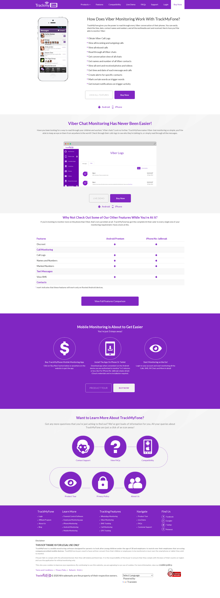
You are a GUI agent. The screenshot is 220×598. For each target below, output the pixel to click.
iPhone (118, 107)
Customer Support (145, 527)
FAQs (143, 4)
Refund (72, 570)
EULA (79, 570)
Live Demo (130, 4)
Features (99, 4)
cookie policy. (165, 564)
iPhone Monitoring (70, 523)
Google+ (169, 521)
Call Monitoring (106, 527)
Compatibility (115, 4)
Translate (132, 581)
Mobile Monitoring (70, 531)
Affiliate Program (45, 520)
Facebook (170, 517)
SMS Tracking (106, 523)
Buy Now (178, 4)
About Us (42, 523)
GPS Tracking (106, 531)
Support (154, 4)
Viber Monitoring (107, 520)
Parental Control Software (73, 516)
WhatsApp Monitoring (109, 516)
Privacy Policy (61, 570)
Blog (40, 527)
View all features (99, 95)
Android (106, 107)
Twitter (169, 525)
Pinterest (169, 529)
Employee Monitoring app (73, 520)
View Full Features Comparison (110, 301)
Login (165, 4)
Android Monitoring (71, 527)
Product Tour (99, 388)
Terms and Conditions (44, 570)
